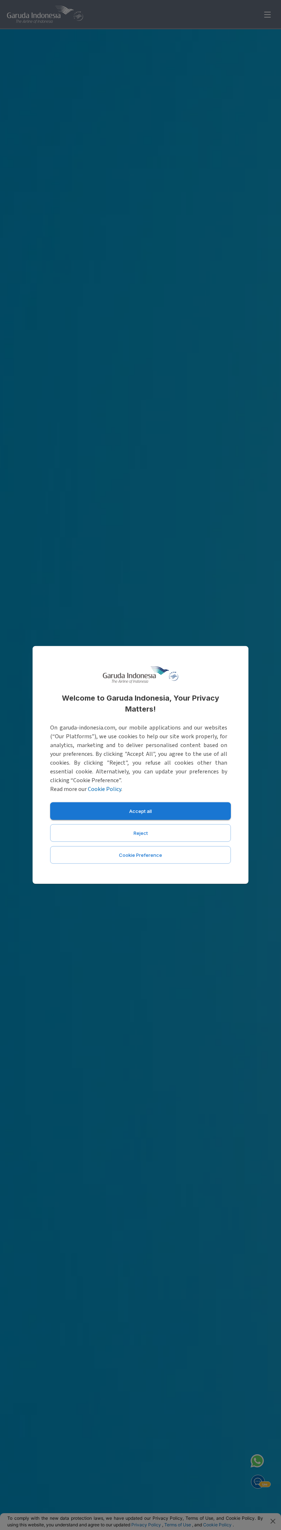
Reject (141, 833)
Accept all (140, 811)
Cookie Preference (140, 855)
